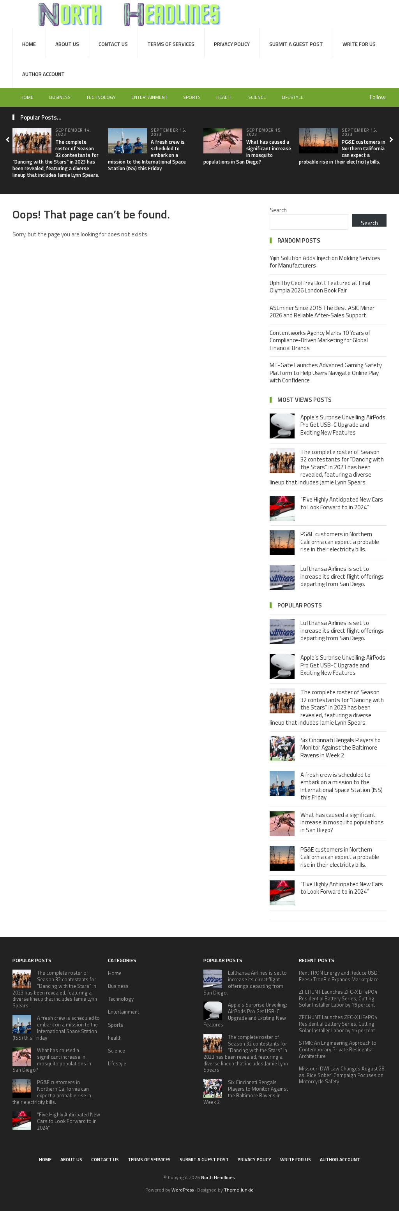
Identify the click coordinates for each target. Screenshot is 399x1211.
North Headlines (218, 1177)
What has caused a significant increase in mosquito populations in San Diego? (247, 151)
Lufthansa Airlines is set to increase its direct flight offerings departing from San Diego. (342, 576)
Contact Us (113, 44)
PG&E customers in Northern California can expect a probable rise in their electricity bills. (342, 151)
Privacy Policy (232, 44)
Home (29, 44)
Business (60, 97)
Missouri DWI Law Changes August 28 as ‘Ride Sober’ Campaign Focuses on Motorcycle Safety (341, 1075)
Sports (192, 97)
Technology (101, 97)
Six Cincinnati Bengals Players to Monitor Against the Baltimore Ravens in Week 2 (340, 748)
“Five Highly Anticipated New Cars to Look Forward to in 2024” (341, 503)
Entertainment (149, 97)
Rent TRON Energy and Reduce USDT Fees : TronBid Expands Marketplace (339, 976)
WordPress (182, 1189)
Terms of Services (170, 44)
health (224, 97)
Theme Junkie (239, 1189)
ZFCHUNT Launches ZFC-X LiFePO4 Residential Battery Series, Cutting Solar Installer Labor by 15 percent (338, 998)
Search (278, 210)
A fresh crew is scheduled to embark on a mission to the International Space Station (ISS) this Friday (341, 786)
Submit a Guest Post (296, 44)
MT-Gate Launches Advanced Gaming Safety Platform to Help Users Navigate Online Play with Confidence (326, 373)
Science (257, 97)
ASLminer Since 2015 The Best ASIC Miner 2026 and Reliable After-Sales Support (322, 311)
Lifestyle (293, 97)
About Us (67, 44)
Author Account (43, 74)
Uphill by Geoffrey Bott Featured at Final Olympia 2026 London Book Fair (320, 286)
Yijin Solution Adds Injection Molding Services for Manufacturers (325, 261)
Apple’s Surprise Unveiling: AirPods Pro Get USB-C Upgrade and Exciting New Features (342, 425)
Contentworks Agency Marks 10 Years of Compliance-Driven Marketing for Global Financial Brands (320, 340)
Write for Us (359, 44)
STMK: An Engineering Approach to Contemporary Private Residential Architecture (337, 1049)
